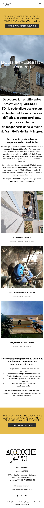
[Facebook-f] (18, 496)
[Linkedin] (26, 496)
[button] (40, 4)
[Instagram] (22, 496)
